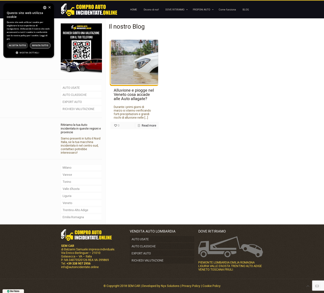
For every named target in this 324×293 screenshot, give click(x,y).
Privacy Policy (191, 286)
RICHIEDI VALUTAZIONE (78, 109)
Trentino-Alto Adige (75, 210)
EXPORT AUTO (72, 102)
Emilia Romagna (73, 217)
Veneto (67, 203)
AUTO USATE (71, 87)
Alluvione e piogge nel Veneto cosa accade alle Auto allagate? (134, 94)
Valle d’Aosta (71, 189)
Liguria (67, 196)
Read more (149, 125)
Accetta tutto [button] (17, 45)
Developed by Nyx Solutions (161, 286)
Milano (67, 167)
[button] (29, 52)
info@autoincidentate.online (80, 267)
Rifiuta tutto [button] (40, 45)
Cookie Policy (211, 286)
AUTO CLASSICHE (75, 95)
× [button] (49, 7)
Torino (67, 181)
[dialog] (28, 30)
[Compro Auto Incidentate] (89, 9)
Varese (67, 174)
